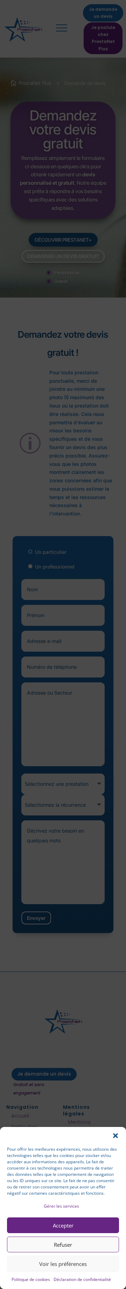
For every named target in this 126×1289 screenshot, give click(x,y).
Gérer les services (61, 1206)
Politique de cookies (31, 1279)
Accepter (63, 1225)
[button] (115, 1135)
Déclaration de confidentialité (82, 1279)
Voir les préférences (63, 1263)
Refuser (63, 1244)
